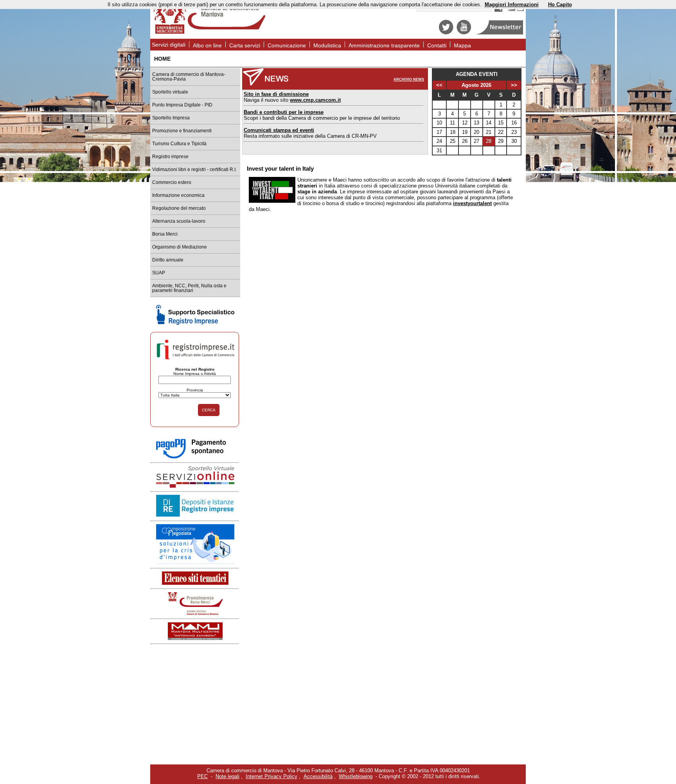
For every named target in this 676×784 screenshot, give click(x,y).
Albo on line (207, 45)
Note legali (227, 776)
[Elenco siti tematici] (195, 583)
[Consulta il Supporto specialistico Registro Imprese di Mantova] (195, 323)
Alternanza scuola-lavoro (178, 221)
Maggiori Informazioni (512, 4)
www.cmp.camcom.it (315, 100)
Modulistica (327, 45)
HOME (162, 59)
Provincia (195, 390)
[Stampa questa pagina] (511, 10)
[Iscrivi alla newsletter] (499, 33)
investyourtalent (472, 203)
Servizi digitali (168, 44)
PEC (202, 776)
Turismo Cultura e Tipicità (179, 143)
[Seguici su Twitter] (446, 33)
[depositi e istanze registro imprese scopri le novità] (195, 515)
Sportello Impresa (171, 117)
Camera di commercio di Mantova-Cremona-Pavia (188, 76)
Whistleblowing (355, 776)
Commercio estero (171, 182)
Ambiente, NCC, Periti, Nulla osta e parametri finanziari (189, 288)
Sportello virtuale (170, 92)
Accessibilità (318, 776)
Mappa (462, 45)
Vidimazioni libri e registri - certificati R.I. (194, 169)
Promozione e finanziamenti (182, 130)
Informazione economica (178, 195)
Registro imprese (170, 156)
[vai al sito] (195, 638)
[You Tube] (464, 33)
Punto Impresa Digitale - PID (182, 105)
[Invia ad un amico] (520, 10)
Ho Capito (560, 4)
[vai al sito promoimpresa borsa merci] (195, 613)
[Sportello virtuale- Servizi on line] (195, 486)
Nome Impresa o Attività (194, 373)
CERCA (209, 410)
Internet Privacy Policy (271, 776)
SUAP (158, 272)
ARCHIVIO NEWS (409, 79)
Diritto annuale (167, 260)
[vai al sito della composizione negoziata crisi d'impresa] (195, 562)
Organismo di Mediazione (179, 247)
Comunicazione (287, 45)
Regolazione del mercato (179, 208)
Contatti (436, 45)
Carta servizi (244, 45)
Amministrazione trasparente (384, 45)
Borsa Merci (165, 234)
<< (439, 85)
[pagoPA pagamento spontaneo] (195, 457)
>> (514, 85)
